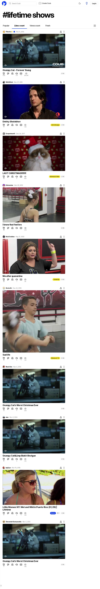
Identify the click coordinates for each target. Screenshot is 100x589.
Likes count (19, 26)
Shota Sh (9, 288)
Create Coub (46, 3)
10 (63, 73)
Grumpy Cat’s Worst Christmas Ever (20, 405)
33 (63, 513)
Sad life (6, 354)
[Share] (61, 32)
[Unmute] (5, 65)
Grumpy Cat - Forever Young (17, 70)
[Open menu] (1, 585)
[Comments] (12, 73)
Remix (53, 513)
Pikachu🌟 (9, 31)
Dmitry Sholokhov (12, 121)
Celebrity (56, 279)
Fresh (47, 26)
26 (62, 228)
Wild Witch (9, 82)
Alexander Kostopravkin (13, 521)
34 (63, 125)
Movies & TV (55, 358)
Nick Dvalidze (10, 236)
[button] (95, 25)
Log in (94, 3)
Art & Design (55, 125)
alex (7, 417)
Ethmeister (9, 185)
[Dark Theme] (79, 3)
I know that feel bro (12, 224)
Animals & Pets (54, 176)
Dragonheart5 (10, 133)
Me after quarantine (12, 276)
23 (63, 279)
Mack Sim (9, 366)
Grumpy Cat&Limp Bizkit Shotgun (19, 455)
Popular (6, 26)
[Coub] (4, 3)
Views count (35, 26)
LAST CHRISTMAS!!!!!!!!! (14, 173)
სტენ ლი (8, 467)
